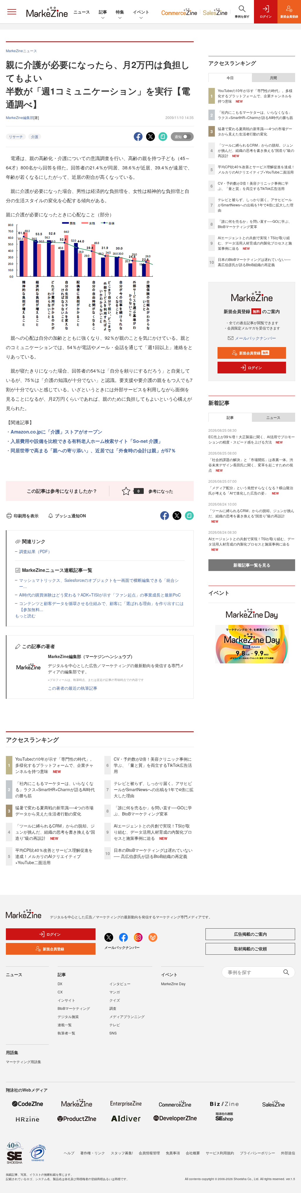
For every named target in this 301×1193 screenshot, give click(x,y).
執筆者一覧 (66, 1032)
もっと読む (25, 615)
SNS (113, 1032)
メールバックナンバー (255, 338)
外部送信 (288, 1152)
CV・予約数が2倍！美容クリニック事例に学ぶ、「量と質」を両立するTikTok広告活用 (153, 765)
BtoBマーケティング (74, 1008)
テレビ (114, 1024)
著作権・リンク (92, 1152)
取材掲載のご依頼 (250, 948)
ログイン (255, 367)
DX (60, 983)
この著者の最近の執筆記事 (72, 688)
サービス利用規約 (220, 1152)
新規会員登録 (253, 353)
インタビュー (120, 983)
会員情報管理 (149, 1152)
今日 (230, 77)
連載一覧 (65, 1024)
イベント (141, 12)
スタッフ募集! (122, 1152)
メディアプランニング (127, 1016)
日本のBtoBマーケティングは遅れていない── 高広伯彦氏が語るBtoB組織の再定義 (153, 853)
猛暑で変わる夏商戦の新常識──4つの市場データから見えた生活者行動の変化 (54, 811)
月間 (273, 77)
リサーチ (16, 136)
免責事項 (173, 1152)
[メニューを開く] (12, 11)
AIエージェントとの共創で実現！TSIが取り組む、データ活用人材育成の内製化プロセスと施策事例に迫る (153, 832)
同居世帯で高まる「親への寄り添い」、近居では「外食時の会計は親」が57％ (93, 450)
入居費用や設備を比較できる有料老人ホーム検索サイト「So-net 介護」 (87, 441)
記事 (103, 12)
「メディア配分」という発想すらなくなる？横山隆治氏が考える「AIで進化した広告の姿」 (250, 490)
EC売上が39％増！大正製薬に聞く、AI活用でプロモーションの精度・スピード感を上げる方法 (251, 439)
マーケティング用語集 (23, 1061)
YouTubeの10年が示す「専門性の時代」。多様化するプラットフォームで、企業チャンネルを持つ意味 (54, 765)
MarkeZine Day (173, 983)
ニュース (81, 12)
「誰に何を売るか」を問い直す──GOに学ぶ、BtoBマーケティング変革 (153, 811)
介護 (34, 136)
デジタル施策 (68, 1016)
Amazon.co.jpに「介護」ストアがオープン (56, 431)
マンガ (114, 991)
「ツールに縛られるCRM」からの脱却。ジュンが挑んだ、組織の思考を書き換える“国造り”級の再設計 (55, 832)
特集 (120, 12)
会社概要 (193, 1152)
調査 (112, 1008)
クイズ (114, 999)
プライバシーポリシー (257, 1152)
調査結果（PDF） (35, 551)
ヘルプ (69, 1152)
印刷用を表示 (26, 516)
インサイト (66, 999)
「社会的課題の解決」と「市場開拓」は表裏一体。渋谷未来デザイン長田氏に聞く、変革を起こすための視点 (250, 465)
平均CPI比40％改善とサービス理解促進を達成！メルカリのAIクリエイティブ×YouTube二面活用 (54, 856)
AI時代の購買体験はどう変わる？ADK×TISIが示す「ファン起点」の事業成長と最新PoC (100, 595)
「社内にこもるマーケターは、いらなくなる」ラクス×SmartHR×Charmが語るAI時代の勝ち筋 (55, 789)
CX (60, 991)
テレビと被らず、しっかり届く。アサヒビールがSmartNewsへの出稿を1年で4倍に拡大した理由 (153, 789)
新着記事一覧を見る (251, 565)
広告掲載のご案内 (250, 934)
